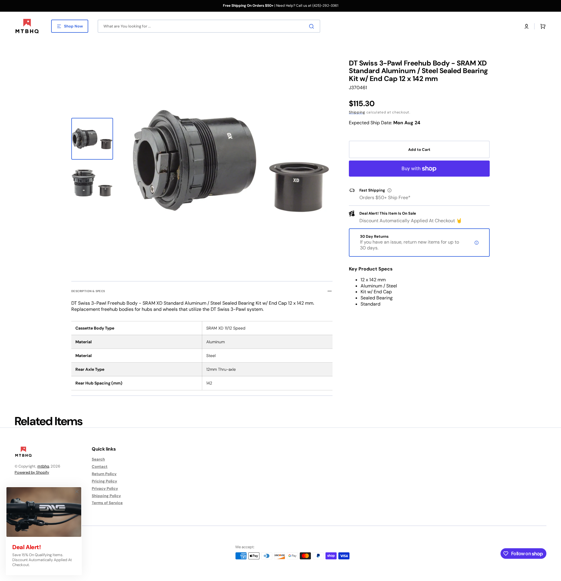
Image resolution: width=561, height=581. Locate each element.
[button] (526, 26)
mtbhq (43, 466)
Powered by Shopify (32, 472)
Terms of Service (107, 502)
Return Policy (104, 473)
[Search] (312, 26)
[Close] (77, 491)
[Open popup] (389, 190)
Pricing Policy (104, 481)
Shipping (357, 112)
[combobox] (209, 26)
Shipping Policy (106, 495)
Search (98, 459)
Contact (100, 466)
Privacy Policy (105, 488)
